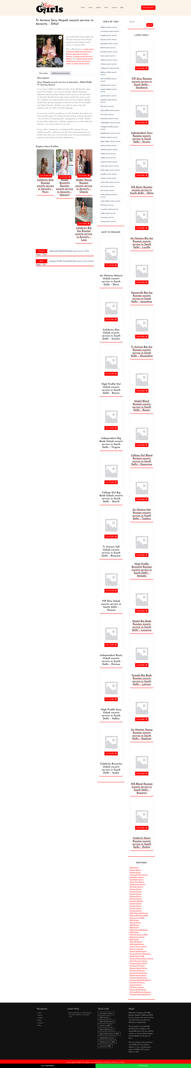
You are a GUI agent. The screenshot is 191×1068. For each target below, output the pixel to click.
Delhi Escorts (134, 868)
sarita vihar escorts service (110, 182)
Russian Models (104, 1062)
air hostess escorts (106, 1013)
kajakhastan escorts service (110, 133)
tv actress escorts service (80, 63)
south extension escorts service (109, 196)
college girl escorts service (110, 68)
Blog (121, 7)
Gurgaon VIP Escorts (137, 966)
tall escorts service (107, 205)
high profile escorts (106, 1030)
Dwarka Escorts (135, 872)
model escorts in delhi (107, 1042)
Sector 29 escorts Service (138, 961)
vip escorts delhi (105, 1046)
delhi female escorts (107, 1021)
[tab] (44, 73)
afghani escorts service (109, 27)
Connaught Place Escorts (139, 875)
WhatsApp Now (148, 7)
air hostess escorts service (110, 31)
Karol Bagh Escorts (136, 879)
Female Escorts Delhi (137, 956)
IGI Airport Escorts (136, 887)
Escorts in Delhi (118, 1062)
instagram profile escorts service (109, 128)
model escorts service (108, 154)
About (91, 7)
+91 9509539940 (48, 1066)
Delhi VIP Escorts (136, 942)
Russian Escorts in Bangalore (140, 954)
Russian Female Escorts (138, 990)
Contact (114, 7)
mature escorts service (108, 145)
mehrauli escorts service (109, 149)
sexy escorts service (107, 186)
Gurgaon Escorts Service (138, 963)
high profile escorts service (110, 110)
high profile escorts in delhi (109, 1034)
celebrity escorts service (109, 60)
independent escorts (107, 1038)
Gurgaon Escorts (136, 889)
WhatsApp (144, 1066)
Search (132, 22)
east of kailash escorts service (108, 80)
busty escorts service (108, 56)
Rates (106, 7)
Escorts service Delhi (137, 918)
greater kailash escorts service (109, 91)
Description (43, 73)
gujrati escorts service (108, 96)
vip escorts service (107, 217)
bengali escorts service (109, 35)
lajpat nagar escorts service (110, 141)
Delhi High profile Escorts (139, 913)
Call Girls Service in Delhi (139, 935)
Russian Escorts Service (138, 975)
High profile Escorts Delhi (139, 915)
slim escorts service (107, 190)
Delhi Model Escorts (137, 944)
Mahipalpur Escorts (137, 877)
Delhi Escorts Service (137, 937)
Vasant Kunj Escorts (137, 882)
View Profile (44, 175)
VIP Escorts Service (136, 987)
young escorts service (108, 221)
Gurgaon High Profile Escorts (140, 980)
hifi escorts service (107, 106)
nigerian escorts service (109, 162)
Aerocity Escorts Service (138, 946)
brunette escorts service (109, 52)
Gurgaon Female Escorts (138, 973)
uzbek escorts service (108, 213)
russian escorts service (108, 178)
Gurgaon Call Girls (136, 901)
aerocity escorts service (84, 59)
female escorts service (108, 85)
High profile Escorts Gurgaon (140, 992)
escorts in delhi (105, 1025)
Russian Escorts (135, 923)
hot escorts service (107, 114)
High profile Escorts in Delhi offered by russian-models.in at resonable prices (80, 1014)
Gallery (98, 7)
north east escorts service (110, 166)
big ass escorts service (108, 39)
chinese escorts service (108, 64)
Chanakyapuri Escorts (137, 884)
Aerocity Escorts (135, 870)
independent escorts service (110, 123)
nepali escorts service (73, 61)
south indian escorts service (110, 201)
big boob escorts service (109, 43)
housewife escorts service (109, 118)
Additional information (61, 73)
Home (83, 7)
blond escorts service (108, 48)
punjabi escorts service (109, 174)
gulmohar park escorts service (109, 101)
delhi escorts (104, 1017)
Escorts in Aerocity (136, 949)
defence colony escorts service (109, 73)
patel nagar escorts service (110, 170)
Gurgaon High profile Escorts (140, 994)
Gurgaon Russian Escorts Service (141, 958)
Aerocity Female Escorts (138, 951)
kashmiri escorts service (109, 137)
